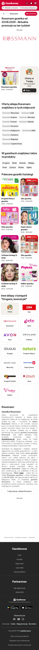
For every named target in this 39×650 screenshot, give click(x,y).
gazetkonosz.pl (25, 631)
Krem (4, 167)
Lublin (28, 130)
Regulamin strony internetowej (19, 641)
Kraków (9, 117)
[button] (31, 3)
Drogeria (6, 163)
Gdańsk (26, 122)
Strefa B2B (19, 592)
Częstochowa (12, 144)
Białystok (10, 139)
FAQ (19, 555)
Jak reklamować (19, 588)
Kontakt (19, 559)
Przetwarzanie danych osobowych (19, 645)
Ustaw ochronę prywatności (19, 636)
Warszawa (10, 113)
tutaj (21, 473)
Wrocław (27, 117)
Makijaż (31, 163)
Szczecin (10, 126)
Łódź (28, 113)
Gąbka (29, 167)
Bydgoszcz (11, 130)
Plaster (21, 167)
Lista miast (19, 568)
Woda (14, 163)
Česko (13, 624)
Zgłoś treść (19, 563)
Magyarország (22, 624)
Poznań (9, 122)
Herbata (22, 163)
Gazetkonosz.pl (8, 439)
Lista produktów (19, 572)
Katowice (10, 135)
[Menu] (35, 3)
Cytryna (12, 167)
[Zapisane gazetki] (27, 3)
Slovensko (32, 624)
